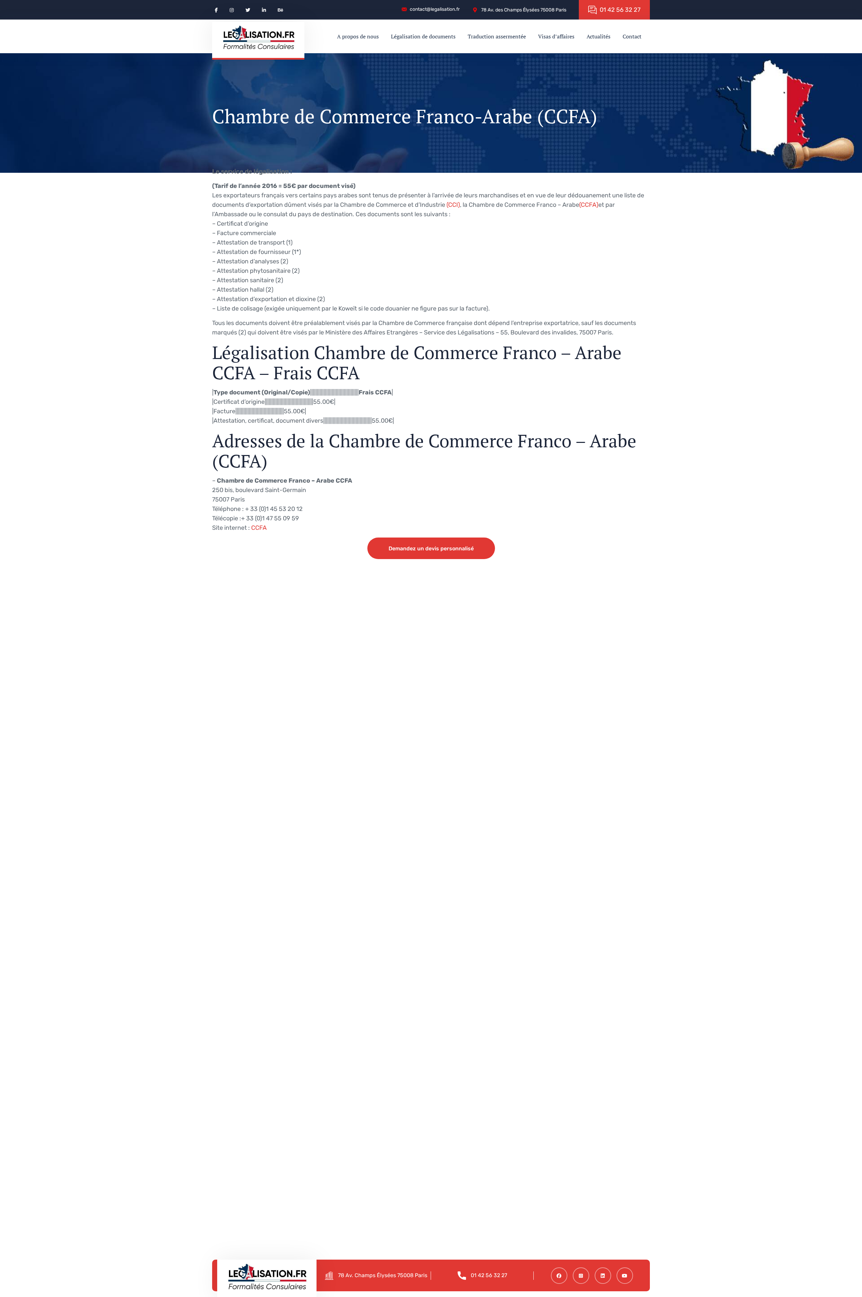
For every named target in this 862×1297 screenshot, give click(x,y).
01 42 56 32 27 (489, 1275)
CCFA (259, 527)
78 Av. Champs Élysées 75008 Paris (382, 1275)
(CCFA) (588, 204)
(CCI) (453, 204)
